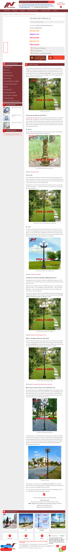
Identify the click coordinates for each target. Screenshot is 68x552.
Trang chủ (6, 10)
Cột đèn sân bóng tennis (10, 84)
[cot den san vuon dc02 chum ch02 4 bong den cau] (26, 47)
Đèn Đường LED (7, 72)
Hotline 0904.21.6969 (6, 549)
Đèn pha (5, 87)
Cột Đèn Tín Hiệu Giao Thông (11, 81)
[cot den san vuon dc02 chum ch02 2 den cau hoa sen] (21, 47)
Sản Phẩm (11, 14)
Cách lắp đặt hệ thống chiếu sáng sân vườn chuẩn (45, 384)
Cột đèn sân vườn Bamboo (37, 274)
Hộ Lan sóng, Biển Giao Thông (11, 101)
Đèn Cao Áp (6, 70)
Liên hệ (55, 10)
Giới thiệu (14, 10)
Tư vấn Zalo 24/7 (7, 546)
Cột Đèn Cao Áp (7, 67)
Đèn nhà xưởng (7, 89)
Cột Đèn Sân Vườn (18, 14)
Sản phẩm (22, 10)
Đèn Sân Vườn (7, 78)
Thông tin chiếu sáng (32, 10)
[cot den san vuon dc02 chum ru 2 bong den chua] (11, 44)
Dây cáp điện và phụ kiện (10, 95)
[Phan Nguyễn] (10, 5)
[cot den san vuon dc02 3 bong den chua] (15, 29)
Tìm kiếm (52, 1)
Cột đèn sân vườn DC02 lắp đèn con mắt (41, 335)
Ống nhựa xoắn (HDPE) (9, 92)
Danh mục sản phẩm (11, 64)
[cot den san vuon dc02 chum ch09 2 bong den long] (16, 47)
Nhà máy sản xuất (45, 10)
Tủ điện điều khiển (8, 98)
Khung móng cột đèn (37, 172)
